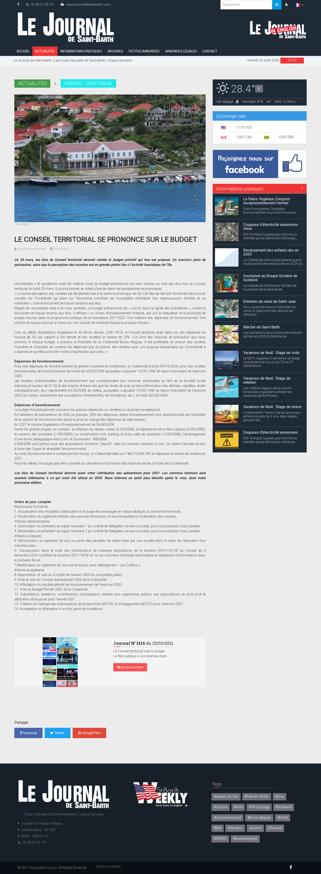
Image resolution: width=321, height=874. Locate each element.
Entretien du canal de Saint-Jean (269, 276)
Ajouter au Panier (131, 667)
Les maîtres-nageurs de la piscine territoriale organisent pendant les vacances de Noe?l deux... (267, 366)
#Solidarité (284, 807)
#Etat (217, 828)
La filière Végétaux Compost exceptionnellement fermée (266, 434)
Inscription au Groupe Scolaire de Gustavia (270, 252)
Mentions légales (108, 866)
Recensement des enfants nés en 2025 (271, 226)
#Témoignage (259, 807)
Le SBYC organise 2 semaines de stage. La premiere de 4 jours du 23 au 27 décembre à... (271, 336)
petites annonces (144, 51)
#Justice (255, 828)
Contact (209, 51)
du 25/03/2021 (143, 643)
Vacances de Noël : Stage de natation (266, 354)
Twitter (59, 733)
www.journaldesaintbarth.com (87, 5)
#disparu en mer (226, 797)
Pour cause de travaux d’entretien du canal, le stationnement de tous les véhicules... (269, 285)
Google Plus (91, 733)
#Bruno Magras (259, 818)
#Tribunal (275, 828)
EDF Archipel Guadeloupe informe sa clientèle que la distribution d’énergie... (270, 210)
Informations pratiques (81, 51)
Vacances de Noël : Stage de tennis (272, 381)
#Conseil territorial (227, 818)
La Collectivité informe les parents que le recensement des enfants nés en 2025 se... (273, 236)
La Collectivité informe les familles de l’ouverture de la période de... (270, 262)
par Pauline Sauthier (32, 249)
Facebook (29, 733)
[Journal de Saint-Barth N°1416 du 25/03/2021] (60, 662)
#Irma (279, 797)
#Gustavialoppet (245, 839)
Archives (115, 51)
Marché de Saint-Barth (261, 301)
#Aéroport (235, 828)
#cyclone (220, 807)
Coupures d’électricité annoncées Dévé (270, 201)
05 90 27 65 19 (41, 5)
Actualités (45, 51)
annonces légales (181, 51)
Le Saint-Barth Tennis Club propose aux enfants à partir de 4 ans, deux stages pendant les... (271, 390)
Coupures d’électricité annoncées (270, 407)
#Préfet (282, 818)
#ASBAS (220, 839)
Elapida (51, 868)
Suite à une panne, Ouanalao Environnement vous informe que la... (270, 444)
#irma (238, 807)
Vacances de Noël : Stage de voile (271, 327)
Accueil (23, 51)
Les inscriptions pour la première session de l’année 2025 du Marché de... (272, 309)
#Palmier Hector (257, 797)
